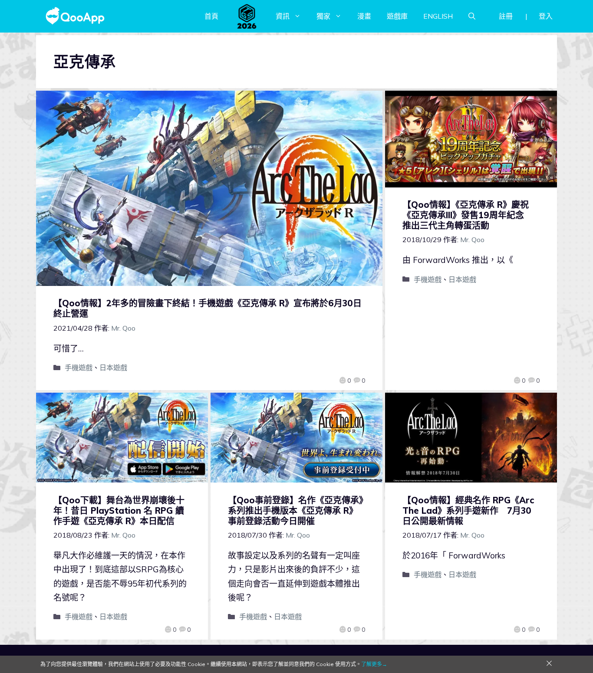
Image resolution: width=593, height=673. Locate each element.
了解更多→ (374, 664)
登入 (546, 16)
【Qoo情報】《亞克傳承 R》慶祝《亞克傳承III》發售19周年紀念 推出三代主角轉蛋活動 (467, 215)
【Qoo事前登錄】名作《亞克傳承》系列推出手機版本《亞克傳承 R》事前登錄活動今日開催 (295, 510)
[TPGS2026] (247, 16)
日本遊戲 (113, 367)
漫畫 (364, 16)
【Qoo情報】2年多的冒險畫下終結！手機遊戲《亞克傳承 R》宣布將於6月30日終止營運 (207, 308)
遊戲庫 (397, 16)
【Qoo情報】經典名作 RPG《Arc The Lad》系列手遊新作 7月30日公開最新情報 (468, 510)
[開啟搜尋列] (472, 16)
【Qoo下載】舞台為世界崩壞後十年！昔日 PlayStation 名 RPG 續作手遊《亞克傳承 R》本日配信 (118, 510)
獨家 (323, 16)
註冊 (506, 16)
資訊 (283, 16)
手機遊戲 (78, 367)
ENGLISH (438, 16)
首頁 (211, 16)
